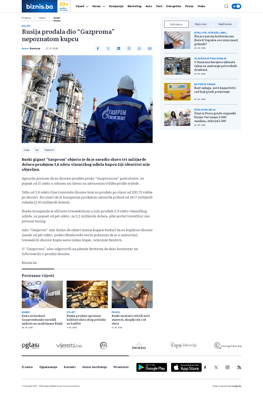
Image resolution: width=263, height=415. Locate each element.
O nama (27, 367)
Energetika (173, 6)
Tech (159, 6)
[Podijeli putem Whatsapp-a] (139, 48)
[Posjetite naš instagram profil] (227, 367)
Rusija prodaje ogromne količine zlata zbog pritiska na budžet (86, 319)
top (37, 150)
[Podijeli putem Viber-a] (129, 48)
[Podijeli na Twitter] (108, 48)
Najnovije (201, 24)
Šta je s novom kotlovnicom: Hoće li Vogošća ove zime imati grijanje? (216, 40)
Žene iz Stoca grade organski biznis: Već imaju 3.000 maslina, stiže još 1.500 (215, 117)
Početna (26, 18)
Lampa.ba (236, 386)
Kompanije (116, 6)
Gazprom (49, 150)
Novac (97, 6)
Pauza (189, 6)
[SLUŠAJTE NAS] (103, 345)
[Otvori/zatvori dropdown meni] (87, 6)
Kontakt (70, 367)
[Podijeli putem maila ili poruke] (150, 48)
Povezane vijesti (38, 275)
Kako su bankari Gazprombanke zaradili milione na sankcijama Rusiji (42, 319)
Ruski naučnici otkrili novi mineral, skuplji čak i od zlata (131, 319)
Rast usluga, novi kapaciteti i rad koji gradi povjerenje (215, 90)
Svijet (57, 18)
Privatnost (121, 367)
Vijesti (80, 6)
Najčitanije (225, 24)
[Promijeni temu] (236, 6)
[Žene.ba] (139, 345)
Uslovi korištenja (94, 367)
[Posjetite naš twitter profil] (216, 367)
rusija (26, 150)
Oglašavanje (48, 367)
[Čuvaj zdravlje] (183, 345)
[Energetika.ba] (227, 345)
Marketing (135, 6)
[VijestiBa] (69, 345)
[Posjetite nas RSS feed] (239, 367)
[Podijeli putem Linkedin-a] (118, 48)
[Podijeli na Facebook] (98, 48)
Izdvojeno (176, 24)
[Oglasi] (30, 345)
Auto (149, 6)
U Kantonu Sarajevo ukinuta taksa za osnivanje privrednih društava (215, 66)
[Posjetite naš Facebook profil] (205, 367)
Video (201, 6)
